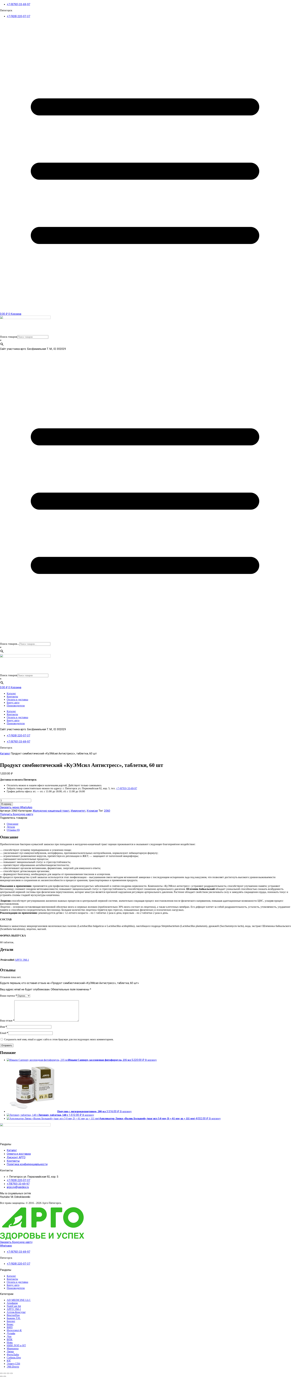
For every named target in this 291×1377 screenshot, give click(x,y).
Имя (3, 1026)
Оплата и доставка (17, 699)
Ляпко (10, 1351)
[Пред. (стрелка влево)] (1, 1376)
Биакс (10, 1324)
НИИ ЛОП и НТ (16, 1345)
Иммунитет (78, 810)
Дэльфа (11, 1333)
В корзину (6, 804)
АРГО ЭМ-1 (22, 959)
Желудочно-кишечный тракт (51, 810)
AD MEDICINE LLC (19, 1300)
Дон (9, 1336)
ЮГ (9, 1360)
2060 (107, 810)
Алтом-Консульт (16, 1312)
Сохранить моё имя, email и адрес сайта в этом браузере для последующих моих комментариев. (59, 1039)
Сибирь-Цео (14, 1357)
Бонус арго (13, 702)
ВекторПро (13, 1315)
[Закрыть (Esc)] (11, 1373)
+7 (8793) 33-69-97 (126, 788)
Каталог (11, 693)
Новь (10, 1342)
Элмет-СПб (13, 1363)
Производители (16, 705)
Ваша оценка (8, 995)
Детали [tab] (11, 826)
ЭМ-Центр (13, 1366)
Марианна (13, 1348)
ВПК (9, 1339)
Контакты (12, 696)
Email (4, 1033)
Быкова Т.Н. (14, 1318)
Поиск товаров (8, 336)
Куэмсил (92, 810)
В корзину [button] (151, 1059)
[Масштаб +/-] (1, 1373)
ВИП (10, 1327)
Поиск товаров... (9, 643)
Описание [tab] (12, 823)
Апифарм (12, 1303)
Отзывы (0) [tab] (13, 829)
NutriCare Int (14, 1306)
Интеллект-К (14, 1330)
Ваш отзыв (7, 1020)
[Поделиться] (8, 1373)
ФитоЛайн (13, 1354)
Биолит (11, 1321)
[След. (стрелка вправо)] (4, 1376)
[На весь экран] (4, 1373)
